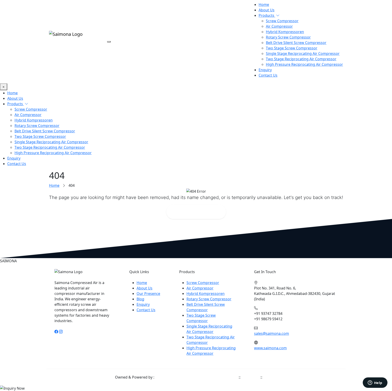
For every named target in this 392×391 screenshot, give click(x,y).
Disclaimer (250, 377)
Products (267, 15)
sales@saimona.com (271, 333)
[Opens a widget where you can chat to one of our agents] (375, 383)
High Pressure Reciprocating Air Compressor (304, 64)
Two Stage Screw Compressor (291, 48)
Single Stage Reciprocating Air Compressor (303, 53)
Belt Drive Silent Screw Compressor (296, 42)
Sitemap (270, 377)
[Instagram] (61, 331)
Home (264, 4)
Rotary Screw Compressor (288, 37)
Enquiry (265, 69)
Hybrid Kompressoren (285, 31)
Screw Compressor (282, 20)
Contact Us (268, 75)
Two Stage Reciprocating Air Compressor (301, 58)
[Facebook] (56, 331)
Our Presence (148, 293)
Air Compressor (279, 26)
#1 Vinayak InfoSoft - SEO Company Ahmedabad (196, 377)
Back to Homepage (199, 212)
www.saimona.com (270, 347)
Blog (140, 298)
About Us (266, 9)
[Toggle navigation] (109, 41)
